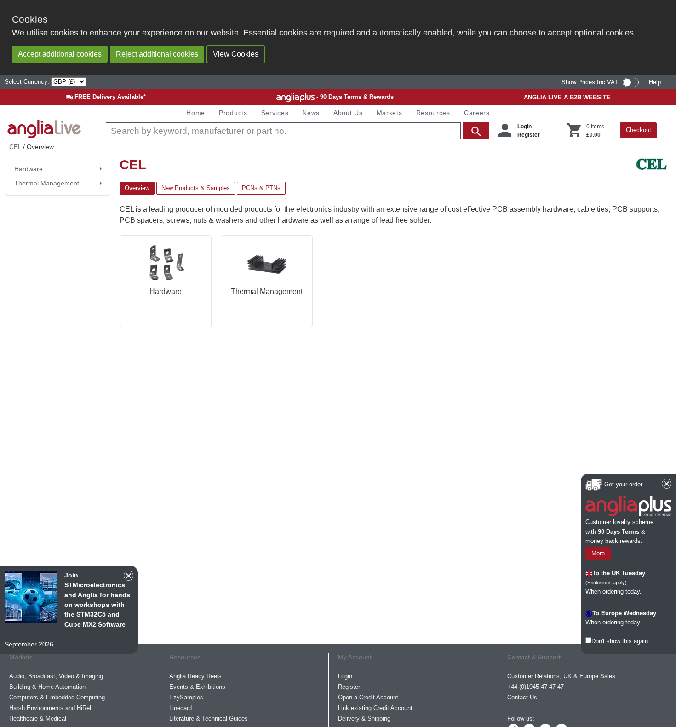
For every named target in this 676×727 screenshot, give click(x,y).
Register (528, 135)
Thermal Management (46, 183)
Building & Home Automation (47, 686)
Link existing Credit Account (375, 707)
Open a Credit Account (368, 697)
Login (524, 126)
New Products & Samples (195, 188)
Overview (137, 188)
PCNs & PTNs (261, 188)
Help (655, 82)
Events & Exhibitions (197, 686)
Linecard (180, 707)
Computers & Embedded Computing (57, 697)
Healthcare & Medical (37, 718)
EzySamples (186, 697)
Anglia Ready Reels (195, 676)
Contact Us (522, 697)
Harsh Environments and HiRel (50, 707)
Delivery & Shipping (364, 718)
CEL (15, 146)
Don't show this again (619, 641)
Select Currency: (28, 81)
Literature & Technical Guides (208, 718)
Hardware (28, 169)
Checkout (638, 130)
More (598, 553)
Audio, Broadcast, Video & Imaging (56, 676)
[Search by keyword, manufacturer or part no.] (296, 130)
